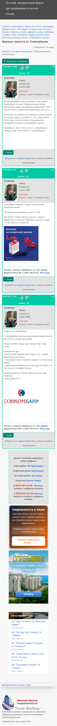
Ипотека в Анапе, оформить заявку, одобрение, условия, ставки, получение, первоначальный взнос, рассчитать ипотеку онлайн (28, 35)
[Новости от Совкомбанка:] (21, 399)
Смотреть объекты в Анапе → (28, 541)
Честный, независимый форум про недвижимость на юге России (25, 8)
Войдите (6, 51)
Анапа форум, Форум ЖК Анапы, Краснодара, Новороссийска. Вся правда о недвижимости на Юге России (28, 29)
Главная (5, 26)
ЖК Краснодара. (35, 466)
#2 (52, 170)
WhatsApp (45, 272)
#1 (52, 67)
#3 (52, 296)
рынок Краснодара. (34, 470)
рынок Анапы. (34, 480)
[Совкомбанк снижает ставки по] (21, 243)
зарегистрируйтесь (23, 51)
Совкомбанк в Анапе (39, 37)
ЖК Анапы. (37, 475)
